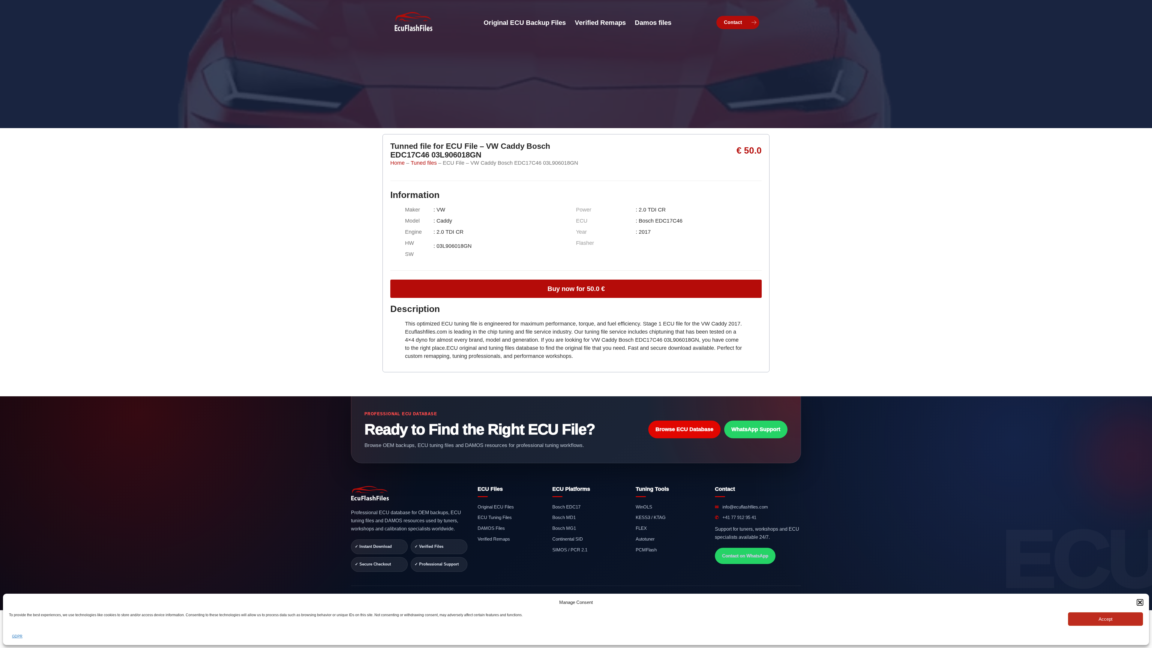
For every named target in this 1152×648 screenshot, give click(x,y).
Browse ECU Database (684, 429)
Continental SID (567, 539)
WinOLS (644, 506)
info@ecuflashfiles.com (741, 506)
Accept (1105, 619)
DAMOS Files (491, 528)
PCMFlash (646, 549)
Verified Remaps (600, 22)
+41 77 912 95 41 (735, 517)
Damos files (653, 22)
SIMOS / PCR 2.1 (569, 549)
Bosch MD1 (564, 517)
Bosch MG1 (564, 528)
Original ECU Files (496, 506)
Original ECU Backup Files (525, 22)
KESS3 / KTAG (651, 517)
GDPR (17, 636)
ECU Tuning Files (495, 517)
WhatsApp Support (755, 429)
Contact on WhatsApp (745, 555)
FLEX (641, 528)
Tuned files (424, 163)
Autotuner (645, 539)
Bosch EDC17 (566, 506)
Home (397, 163)
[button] (1140, 602)
